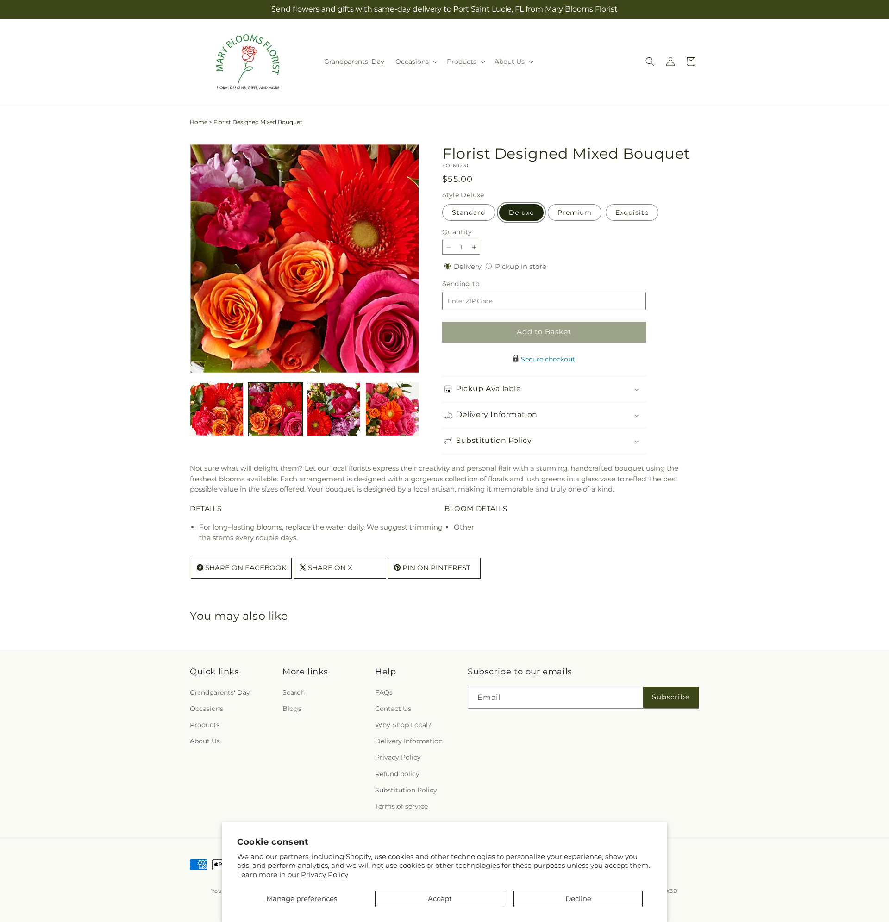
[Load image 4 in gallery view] (392, 409)
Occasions (206, 708)
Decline (578, 898)
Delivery (468, 266)
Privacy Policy (324, 874)
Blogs (291, 708)
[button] (415, 61)
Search (293, 692)
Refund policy (397, 773)
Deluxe (521, 212)
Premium (574, 212)
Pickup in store (520, 266)
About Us (205, 741)
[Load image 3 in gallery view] (334, 409)
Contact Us (393, 708)
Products (204, 725)
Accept (440, 898)
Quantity (457, 232)
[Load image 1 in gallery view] (217, 409)
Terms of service (401, 806)
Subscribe (671, 696)
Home (198, 121)
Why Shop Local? (403, 725)
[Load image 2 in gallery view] (275, 409)
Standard (468, 212)
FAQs (384, 692)
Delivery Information (409, 741)
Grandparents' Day (220, 692)
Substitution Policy (406, 789)
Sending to (474, 284)
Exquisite (632, 212)
